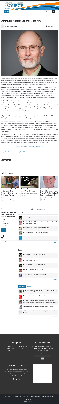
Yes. (4, 219)
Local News (10, 346)
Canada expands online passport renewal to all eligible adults (38, 306)
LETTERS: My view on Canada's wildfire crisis (34, 217)
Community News (10, 348)
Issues (15, 152)
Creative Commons (35, 396)
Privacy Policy (26, 396)
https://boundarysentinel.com (36, 146)
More (54, 242)
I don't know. (6, 223)
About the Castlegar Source (48, 396)
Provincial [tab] (22, 286)
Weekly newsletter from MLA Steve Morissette (34, 274)
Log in (38, 401)
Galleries (10, 350)
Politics (25, 152)
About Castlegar (29, 399)
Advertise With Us (9, 396)
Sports (23, 350)
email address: (42, 353)
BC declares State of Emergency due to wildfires (35, 295)
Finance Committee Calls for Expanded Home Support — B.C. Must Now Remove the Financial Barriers (9, 193)
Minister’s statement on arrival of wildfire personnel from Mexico (39, 237)
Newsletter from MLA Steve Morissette (33, 269)
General (10, 152)
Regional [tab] (29, 286)
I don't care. (5, 225)
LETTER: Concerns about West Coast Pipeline (34, 264)
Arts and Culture (23, 346)
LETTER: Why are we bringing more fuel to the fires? (36, 232)
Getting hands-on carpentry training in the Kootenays (36, 227)
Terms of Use (18, 396)
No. (3, 221)
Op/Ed (20, 152)
